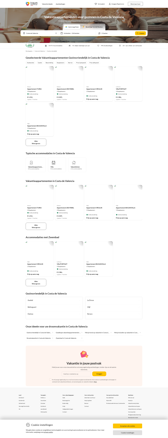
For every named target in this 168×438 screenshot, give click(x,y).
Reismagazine (66, 400)
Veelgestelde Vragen (68, 409)
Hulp (64, 406)
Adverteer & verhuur (89, 397)
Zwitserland (22, 403)
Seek (64, 397)
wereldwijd (43, 409)
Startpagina (29, 51)
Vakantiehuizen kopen (134, 406)
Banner (86, 403)
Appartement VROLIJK (94, 89)
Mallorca (43, 397)
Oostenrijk (21, 400)
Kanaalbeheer (110, 397)
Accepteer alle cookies (127, 426)
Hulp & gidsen (88, 400)
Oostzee (43, 403)
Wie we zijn (131, 397)
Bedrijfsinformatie (133, 417)
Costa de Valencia (40, 51)
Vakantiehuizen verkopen (135, 409)
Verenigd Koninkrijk (24, 406)
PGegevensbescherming (134, 414)
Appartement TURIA (34, 89)
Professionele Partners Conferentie (115, 403)
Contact (65, 412)
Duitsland (21, 397)
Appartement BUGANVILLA (37, 126)
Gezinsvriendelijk (52, 51)
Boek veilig (65, 403)
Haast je (130, 400)
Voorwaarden (131, 412)
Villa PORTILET (121, 89)
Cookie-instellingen (127, 433)
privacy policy (48, 432)
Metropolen (44, 412)
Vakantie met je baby (133, 403)
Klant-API (109, 400)
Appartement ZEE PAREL (65, 89)
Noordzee (43, 400)
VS (19, 409)
